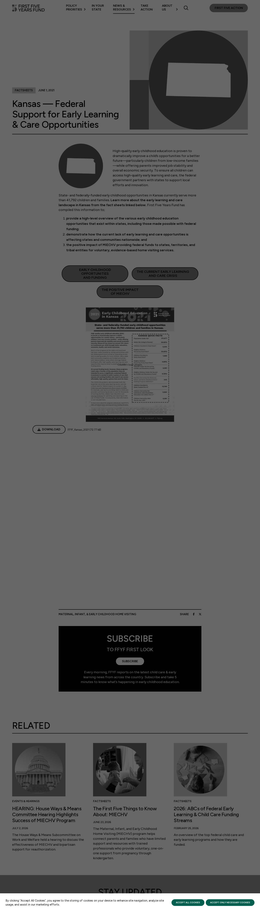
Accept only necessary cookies (230, 902)
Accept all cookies (188, 902)
